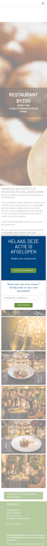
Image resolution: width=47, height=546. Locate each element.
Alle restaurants (23, 270)
